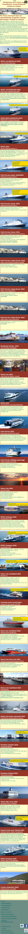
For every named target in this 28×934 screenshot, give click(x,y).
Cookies (3, 928)
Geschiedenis (5, 909)
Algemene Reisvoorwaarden (9, 918)
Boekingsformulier (6, 903)
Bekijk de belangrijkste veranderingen (18, 37)
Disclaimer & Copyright (7, 932)
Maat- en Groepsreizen (7, 914)
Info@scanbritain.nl (6, 905)
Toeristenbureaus (6, 926)
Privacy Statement (6, 930)
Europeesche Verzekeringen (9, 916)
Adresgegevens (5, 907)
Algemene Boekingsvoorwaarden (7, 921)
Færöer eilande (5, 839)
